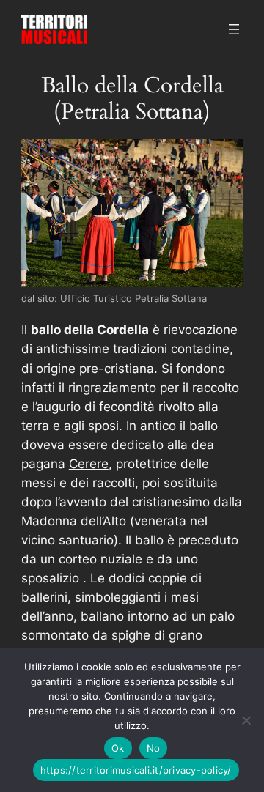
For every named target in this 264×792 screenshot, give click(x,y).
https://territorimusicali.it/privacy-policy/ (136, 770)
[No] (245, 720)
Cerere (89, 463)
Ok (118, 748)
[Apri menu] (234, 29)
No (154, 748)
